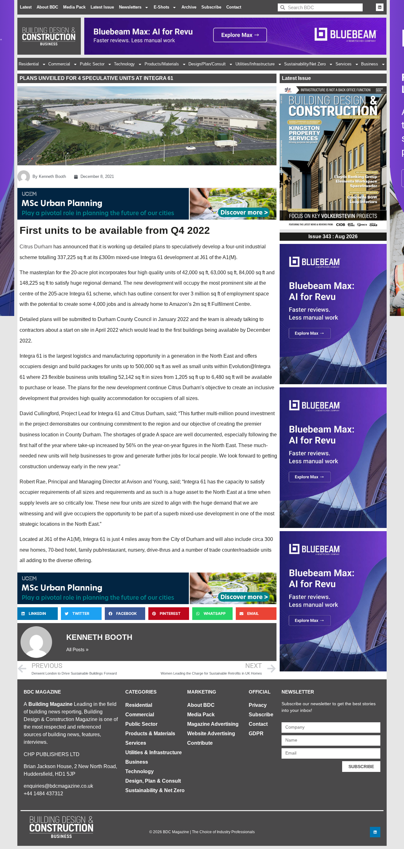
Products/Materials (162, 64)
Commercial (59, 64)
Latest (26, 7)
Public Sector (92, 64)
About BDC (47, 7)
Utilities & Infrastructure (153, 752)
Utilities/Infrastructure (255, 64)
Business (369, 64)
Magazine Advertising (213, 724)
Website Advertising (211, 733)
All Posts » (77, 649)
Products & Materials (150, 733)
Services (344, 64)
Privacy (258, 705)
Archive (188, 7)
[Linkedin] (379, 7)
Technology (124, 64)
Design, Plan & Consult (153, 781)
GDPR (256, 733)
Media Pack (74, 7)
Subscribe (211, 7)
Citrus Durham (36, 246)
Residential (29, 64)
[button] (37, 613)
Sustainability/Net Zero (305, 64)
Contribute (200, 743)
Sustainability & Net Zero (155, 790)
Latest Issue (102, 7)
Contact (233, 7)
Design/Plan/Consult (207, 64)
